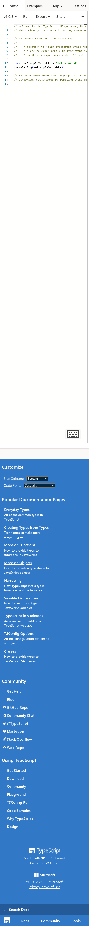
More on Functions (19, 544)
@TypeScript (17, 723)
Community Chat (20, 715)
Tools (76, 920)
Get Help (14, 691)
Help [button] (55, 5)
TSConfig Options (19, 633)
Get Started (16, 770)
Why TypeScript (20, 818)
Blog (11, 699)
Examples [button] (35, 5)
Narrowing (13, 580)
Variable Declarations (21, 598)
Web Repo (15, 747)
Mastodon (15, 731)
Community (50, 920)
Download (15, 778)
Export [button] (41, 16)
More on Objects (18, 562)
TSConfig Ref (18, 802)
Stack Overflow (19, 739)
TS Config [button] (11, 5)
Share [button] (61, 16)
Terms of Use (50, 886)
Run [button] (26, 16)
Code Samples (19, 810)
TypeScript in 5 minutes (23, 615)
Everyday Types (17, 509)
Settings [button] (79, 5)
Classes (10, 651)
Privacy (34, 886)
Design (12, 826)
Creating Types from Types (26, 527)
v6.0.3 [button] (9, 16)
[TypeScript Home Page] (6, 920)
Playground (16, 794)
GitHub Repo (18, 707)
